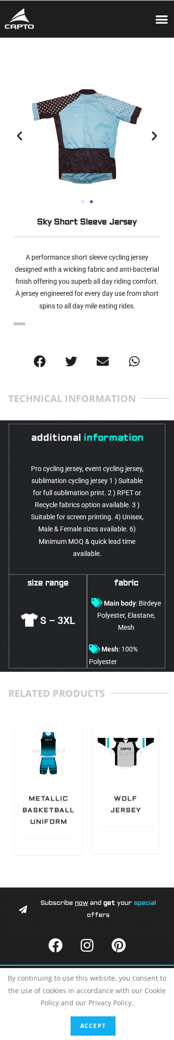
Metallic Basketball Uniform (48, 753)
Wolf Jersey (125, 753)
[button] (162, 19)
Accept (93, 1026)
